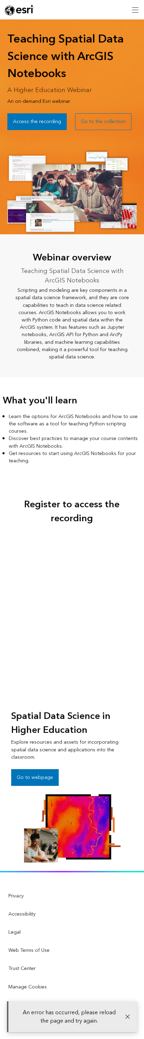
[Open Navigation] (135, 10)
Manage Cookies (27, 987)
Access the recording (37, 121)
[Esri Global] (19, 10)
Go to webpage (35, 777)
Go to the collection (103, 121)
